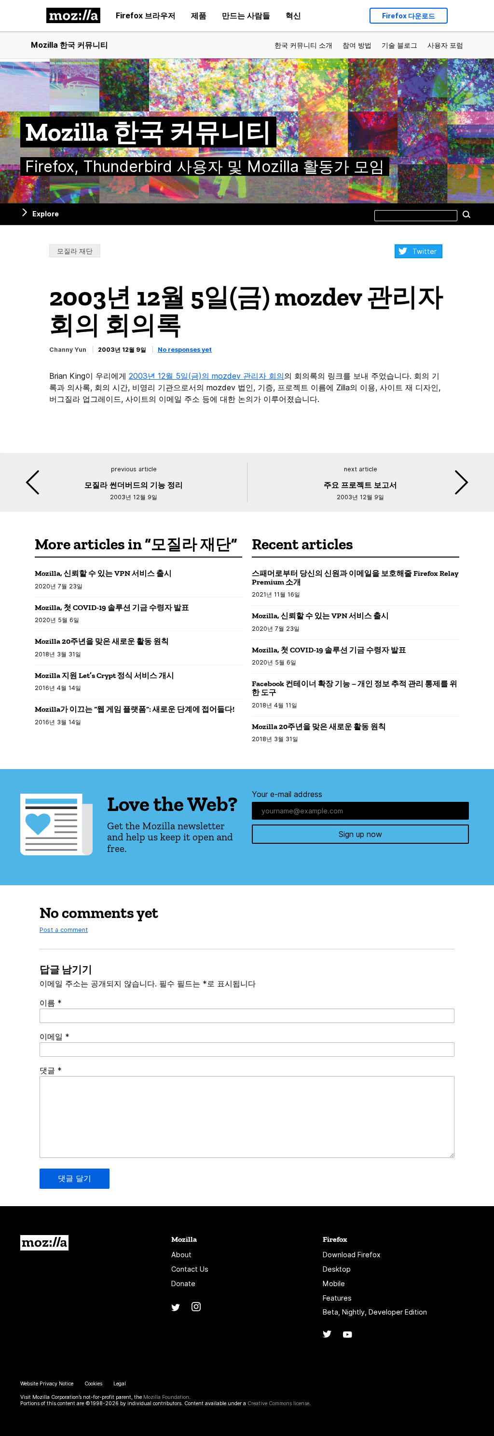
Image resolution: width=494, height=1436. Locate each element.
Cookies (93, 1384)
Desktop (337, 1269)
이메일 (54, 1036)
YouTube (347, 1334)
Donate (183, 1283)
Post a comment (64, 929)
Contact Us (189, 1269)
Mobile (334, 1283)
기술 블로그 (399, 45)
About (181, 1254)
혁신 (293, 15)
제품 (198, 15)
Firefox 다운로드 (408, 16)
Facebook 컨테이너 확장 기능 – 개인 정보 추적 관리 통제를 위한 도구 (354, 688)
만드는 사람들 (246, 15)
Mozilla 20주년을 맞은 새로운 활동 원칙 (102, 641)
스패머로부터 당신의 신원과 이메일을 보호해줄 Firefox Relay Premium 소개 (355, 577)
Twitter (424, 251)
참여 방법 (357, 45)
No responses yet (185, 349)
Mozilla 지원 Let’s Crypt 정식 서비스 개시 (104, 675)
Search (466, 214)
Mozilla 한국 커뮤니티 (69, 45)
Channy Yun (67, 349)
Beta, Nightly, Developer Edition (375, 1312)
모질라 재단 (75, 251)
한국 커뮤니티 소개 (303, 45)
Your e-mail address (287, 794)
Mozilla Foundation (166, 1397)
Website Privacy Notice (46, 1384)
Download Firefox (352, 1254)
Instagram (196, 1306)
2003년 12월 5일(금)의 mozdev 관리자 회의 (206, 376)
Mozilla (44, 1242)
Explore (45, 214)
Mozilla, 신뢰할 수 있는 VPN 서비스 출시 (103, 573)
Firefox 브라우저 (146, 15)
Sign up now (360, 834)
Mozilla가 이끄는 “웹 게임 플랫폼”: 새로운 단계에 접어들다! (134, 709)
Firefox (335, 1239)
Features (337, 1298)
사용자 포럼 (445, 45)
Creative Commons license (278, 1403)
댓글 (51, 1070)
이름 (51, 1003)
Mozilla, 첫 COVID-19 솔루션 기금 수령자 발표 (112, 607)
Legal (119, 1384)
